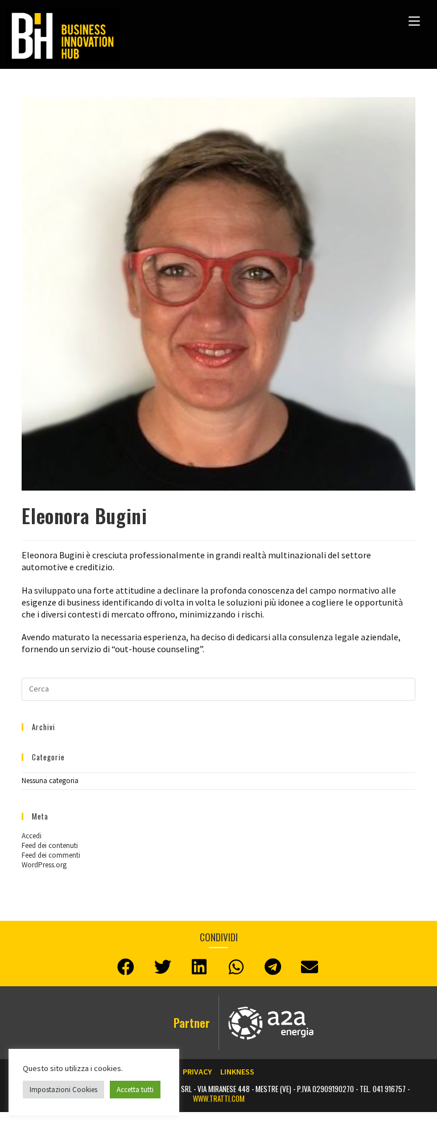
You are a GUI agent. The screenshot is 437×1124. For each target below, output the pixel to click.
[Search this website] (218, 688)
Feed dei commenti (51, 855)
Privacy (197, 1072)
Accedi (32, 836)
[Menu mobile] (414, 20)
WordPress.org (44, 865)
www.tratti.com (219, 1098)
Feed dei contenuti (50, 845)
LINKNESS (237, 1072)
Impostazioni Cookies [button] (63, 1089)
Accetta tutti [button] (135, 1089)
